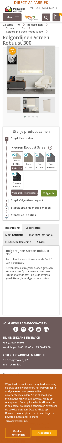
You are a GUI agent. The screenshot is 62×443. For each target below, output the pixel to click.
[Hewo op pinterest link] (23, 331)
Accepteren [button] (44, 433)
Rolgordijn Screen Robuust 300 (24, 31)
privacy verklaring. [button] (17, 420)
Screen (10, 28)
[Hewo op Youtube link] (38, 331)
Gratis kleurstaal (17, 168)
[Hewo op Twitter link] (31, 331)
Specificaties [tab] (32, 227)
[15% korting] (31, 69)
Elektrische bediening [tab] (18, 242)
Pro (23, 28)
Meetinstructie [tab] (14, 234)
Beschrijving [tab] (12, 227)
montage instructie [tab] (41, 234)
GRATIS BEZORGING (31, 2)
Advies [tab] (40, 242)
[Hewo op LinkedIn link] (46, 331)
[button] (58, 375)
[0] (55, 19)
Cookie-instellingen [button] (18, 433)
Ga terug (8, 24)
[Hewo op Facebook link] (15, 331)
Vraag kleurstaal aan (25, 193)
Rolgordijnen (35, 24)
